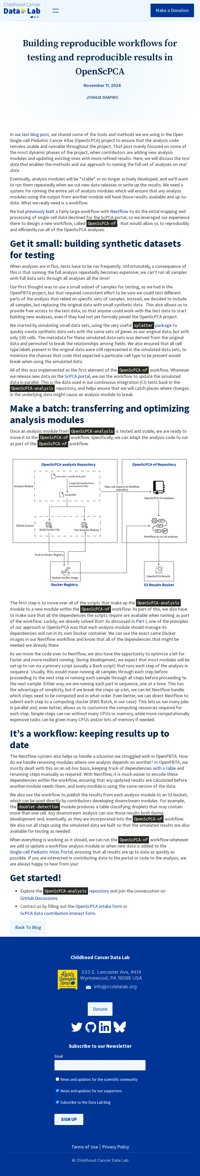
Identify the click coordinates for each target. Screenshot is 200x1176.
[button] (54, 10)
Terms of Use (84, 1147)
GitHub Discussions (39, 898)
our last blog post (32, 134)
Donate (100, 1009)
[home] (25, 10)
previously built (39, 211)
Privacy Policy (115, 1147)
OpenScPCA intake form (98, 906)
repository (77, 891)
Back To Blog (28, 927)
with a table (164, 768)
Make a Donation (172, 10)
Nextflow (119, 211)
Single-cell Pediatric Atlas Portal (41, 852)
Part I (141, 621)
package (153, 325)
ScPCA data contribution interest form (57, 913)
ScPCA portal (77, 376)
